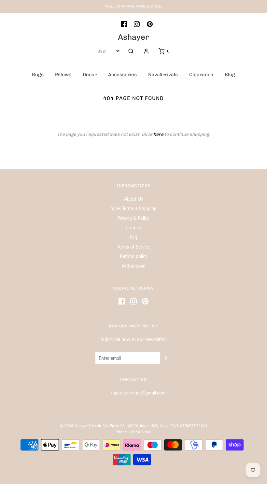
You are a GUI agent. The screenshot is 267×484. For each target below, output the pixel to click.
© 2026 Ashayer (74, 425)
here (158, 134)
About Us (133, 199)
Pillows (63, 75)
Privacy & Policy (133, 218)
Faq (133, 237)
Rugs (38, 75)
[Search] (131, 51)
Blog (230, 75)
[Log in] (146, 51)
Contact (134, 227)
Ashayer (133, 37)
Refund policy (134, 256)
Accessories (122, 75)
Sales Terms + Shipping (133, 208)
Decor (90, 75)
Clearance (201, 75)
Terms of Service (133, 246)
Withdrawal (133, 266)
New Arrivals (163, 75)
